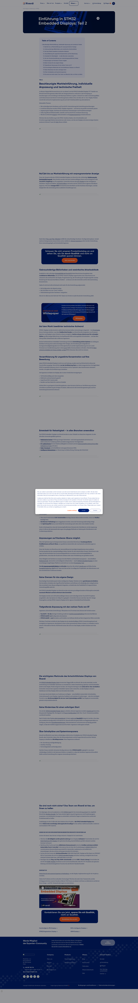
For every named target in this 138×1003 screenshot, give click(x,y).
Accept (83, 510)
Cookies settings (72, 510)
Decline (95, 510)
